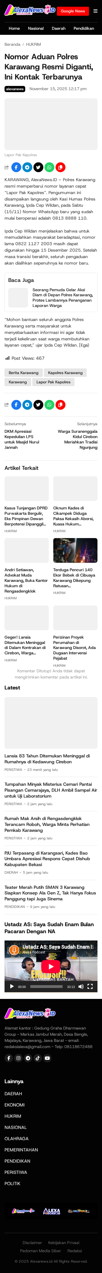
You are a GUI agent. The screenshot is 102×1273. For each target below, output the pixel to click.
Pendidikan (84, 28)
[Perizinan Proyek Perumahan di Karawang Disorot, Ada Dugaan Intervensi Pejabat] (75, 629)
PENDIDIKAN (15, 906)
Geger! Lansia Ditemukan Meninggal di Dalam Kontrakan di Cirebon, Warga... (25, 645)
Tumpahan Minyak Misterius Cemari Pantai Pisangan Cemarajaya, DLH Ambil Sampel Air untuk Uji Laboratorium (51, 790)
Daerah (58, 28)
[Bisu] (81, 986)
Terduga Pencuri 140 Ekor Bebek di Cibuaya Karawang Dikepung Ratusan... (74, 578)
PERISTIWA (13, 769)
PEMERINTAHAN (21, 1150)
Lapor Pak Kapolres (54, 381)
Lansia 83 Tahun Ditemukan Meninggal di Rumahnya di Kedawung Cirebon (47, 759)
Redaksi (74, 1251)
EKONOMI (15, 1105)
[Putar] (12, 986)
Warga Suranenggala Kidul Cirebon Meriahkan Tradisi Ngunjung (77, 439)
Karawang (18, 381)
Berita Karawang (24, 372)
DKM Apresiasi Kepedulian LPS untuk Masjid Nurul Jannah (22, 439)
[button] (60, 167)
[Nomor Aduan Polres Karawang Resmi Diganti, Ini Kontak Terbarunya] (51, 148)
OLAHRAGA (17, 1139)
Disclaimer (32, 1242)
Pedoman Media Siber (40, 1251)
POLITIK (12, 1184)
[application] (51, 966)
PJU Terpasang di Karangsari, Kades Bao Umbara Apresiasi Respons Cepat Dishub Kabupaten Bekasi (47, 859)
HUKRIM (11, 531)
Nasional (36, 28)
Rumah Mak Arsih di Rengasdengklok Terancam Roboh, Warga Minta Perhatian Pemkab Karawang (47, 824)
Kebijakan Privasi (63, 1242)
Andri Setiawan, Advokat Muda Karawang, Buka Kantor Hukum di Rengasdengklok (26, 580)
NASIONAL (16, 1127)
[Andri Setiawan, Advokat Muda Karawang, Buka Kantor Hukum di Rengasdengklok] (27, 561)
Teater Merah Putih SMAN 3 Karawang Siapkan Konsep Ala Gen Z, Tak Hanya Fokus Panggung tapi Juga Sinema (50, 893)
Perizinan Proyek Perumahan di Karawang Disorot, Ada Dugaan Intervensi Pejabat (74, 647)
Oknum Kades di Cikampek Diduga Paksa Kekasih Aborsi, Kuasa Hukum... (73, 516)
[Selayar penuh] (90, 986)
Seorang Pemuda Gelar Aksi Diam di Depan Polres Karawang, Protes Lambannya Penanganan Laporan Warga (63, 298)
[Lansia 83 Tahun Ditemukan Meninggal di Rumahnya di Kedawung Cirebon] (51, 747)
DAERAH (11, 872)
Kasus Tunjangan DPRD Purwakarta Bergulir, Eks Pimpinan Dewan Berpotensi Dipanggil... (26, 516)
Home (14, 28)
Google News (73, 10)
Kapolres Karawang (65, 372)
